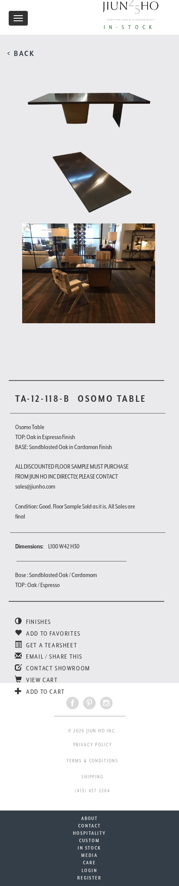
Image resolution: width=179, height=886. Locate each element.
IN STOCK (89, 847)
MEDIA (89, 855)
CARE (89, 862)
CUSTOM (89, 840)
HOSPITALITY (89, 833)
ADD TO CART (45, 691)
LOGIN (89, 870)
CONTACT (89, 825)
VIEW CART (41, 679)
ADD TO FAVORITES (53, 633)
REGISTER (89, 877)
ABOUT (89, 818)
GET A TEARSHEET (51, 645)
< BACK (21, 53)
